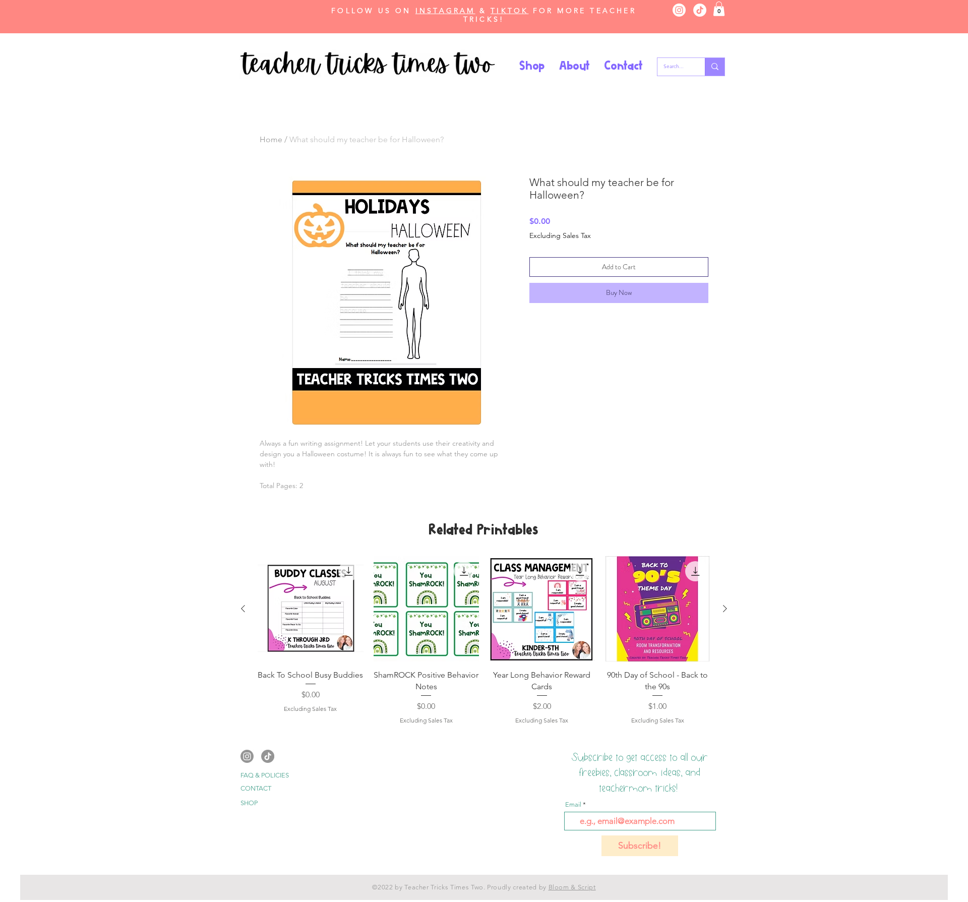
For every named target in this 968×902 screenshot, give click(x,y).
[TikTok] (699, 10)
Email (573, 804)
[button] (719, 9)
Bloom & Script (572, 887)
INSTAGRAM (445, 10)
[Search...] (714, 67)
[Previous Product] (243, 609)
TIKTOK (509, 10)
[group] (484, 646)
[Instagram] (679, 10)
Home (271, 139)
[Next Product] (725, 609)
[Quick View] (311, 609)
